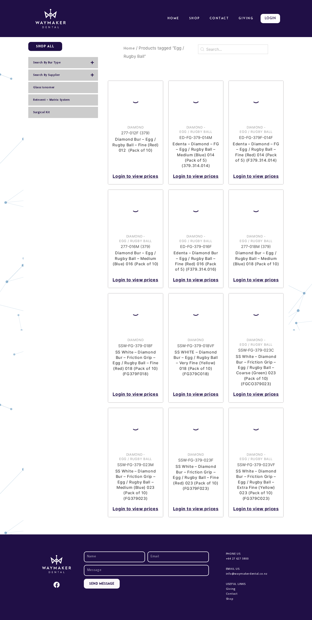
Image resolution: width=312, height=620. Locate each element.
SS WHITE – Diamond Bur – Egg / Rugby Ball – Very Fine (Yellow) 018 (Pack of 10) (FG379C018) (196, 363)
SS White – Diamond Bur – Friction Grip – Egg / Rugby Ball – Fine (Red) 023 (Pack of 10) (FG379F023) (196, 477)
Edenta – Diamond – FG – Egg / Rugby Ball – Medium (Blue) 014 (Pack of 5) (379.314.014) (196, 154)
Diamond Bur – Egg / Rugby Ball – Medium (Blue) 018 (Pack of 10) (256, 258)
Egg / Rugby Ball (195, 132)
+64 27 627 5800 (237, 558)
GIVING (246, 18)
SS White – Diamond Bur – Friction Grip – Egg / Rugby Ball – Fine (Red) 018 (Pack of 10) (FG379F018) (135, 363)
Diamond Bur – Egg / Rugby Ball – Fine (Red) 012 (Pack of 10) (135, 145)
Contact (219, 18)
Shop (194, 18)
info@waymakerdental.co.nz (246, 573)
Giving (230, 589)
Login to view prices (135, 176)
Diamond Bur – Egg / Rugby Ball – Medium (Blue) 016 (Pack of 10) (135, 258)
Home (173, 18)
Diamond (135, 127)
